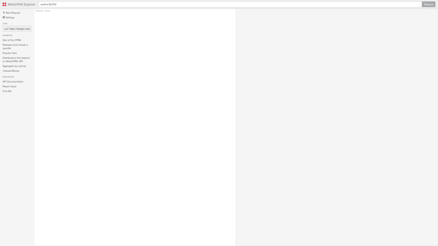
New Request (12, 12)
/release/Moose (11, 70)
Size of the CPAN (12, 40)
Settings (9, 17)
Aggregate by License (14, 66)
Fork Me (7, 91)
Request (428, 4)
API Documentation (13, 81)
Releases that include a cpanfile (15, 46)
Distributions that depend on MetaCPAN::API (16, 59)
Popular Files (10, 53)
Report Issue (9, 86)
